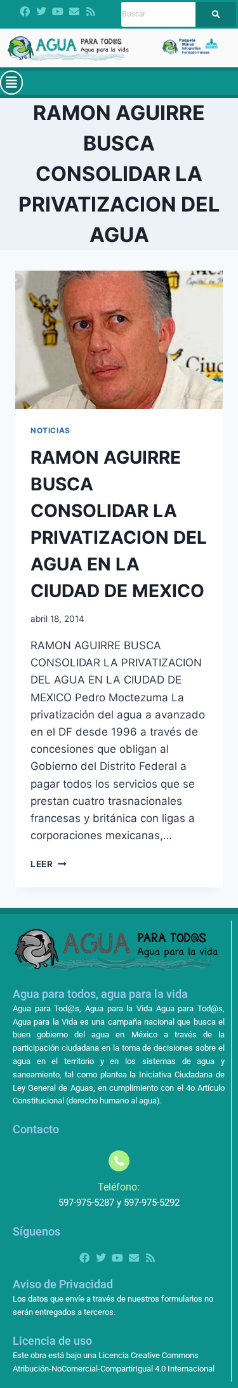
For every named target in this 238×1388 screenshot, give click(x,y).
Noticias (50, 430)
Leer (48, 864)
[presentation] (119, 340)
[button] (11, 83)
